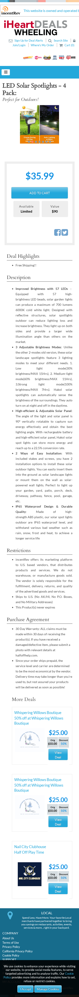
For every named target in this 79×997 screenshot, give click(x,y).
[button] (10, 124)
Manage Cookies (48, 989)
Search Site (60, 40)
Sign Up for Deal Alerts (29, 40)
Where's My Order (43, 45)
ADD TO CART (39, 193)
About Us (8, 938)
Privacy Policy (11, 947)
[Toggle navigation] (6, 72)
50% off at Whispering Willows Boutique (38, 719)
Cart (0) (69, 45)
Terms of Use (10, 942)
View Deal (58, 755)
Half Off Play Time (29, 852)
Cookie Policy (10, 955)
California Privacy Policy (17, 951)
